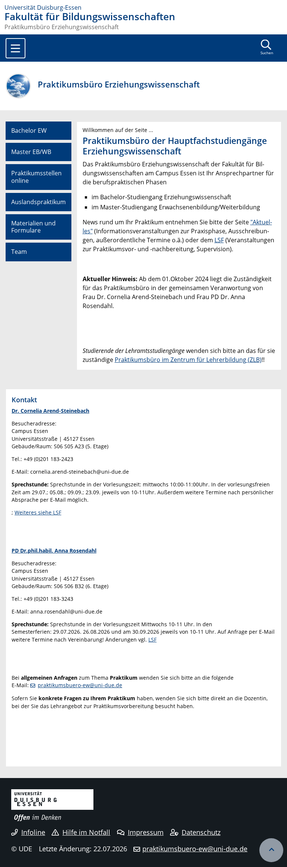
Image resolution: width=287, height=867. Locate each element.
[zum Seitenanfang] (271, 850)
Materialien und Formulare (33, 226)
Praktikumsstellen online (36, 176)
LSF (219, 240)
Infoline (33, 832)
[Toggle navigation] (15, 48)
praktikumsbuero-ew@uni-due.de (80, 685)
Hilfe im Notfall (86, 832)
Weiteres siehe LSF (38, 512)
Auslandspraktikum (38, 202)
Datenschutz (201, 832)
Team (19, 252)
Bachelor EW (29, 130)
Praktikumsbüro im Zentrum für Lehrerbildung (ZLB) (188, 360)
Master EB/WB (31, 152)
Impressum (146, 832)
